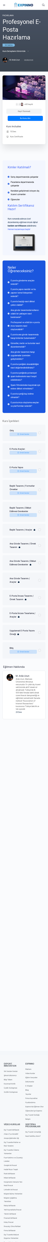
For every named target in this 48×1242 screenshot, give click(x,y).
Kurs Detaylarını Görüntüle (14, 51)
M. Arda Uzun (22, 676)
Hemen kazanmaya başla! (19, 229)
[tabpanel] (24, 286)
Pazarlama (8, 15)
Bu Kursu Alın (25, 118)
